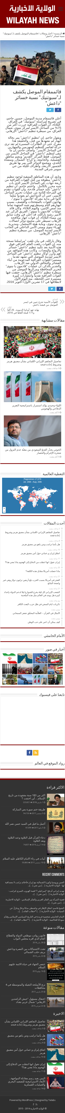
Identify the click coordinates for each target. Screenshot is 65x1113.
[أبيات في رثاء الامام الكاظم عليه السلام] (55, 863)
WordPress (27, 1100)
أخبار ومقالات (46, 33)
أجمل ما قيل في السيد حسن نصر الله (25, 823)
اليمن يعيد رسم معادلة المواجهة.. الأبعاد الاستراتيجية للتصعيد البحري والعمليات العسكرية (26, 1081)
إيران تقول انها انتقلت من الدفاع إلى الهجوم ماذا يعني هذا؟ (25, 1066)
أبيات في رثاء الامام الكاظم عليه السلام (24, 858)
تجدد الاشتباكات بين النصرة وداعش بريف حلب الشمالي (26, 950)
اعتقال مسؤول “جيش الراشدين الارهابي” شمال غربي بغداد (28, 1000)
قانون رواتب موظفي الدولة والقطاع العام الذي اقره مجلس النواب (25, 937)
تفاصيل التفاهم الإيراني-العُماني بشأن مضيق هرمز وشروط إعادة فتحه (25, 1023)
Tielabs (51, 1100)
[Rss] (35, 753)
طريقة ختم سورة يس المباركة (28, 809)
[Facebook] (29, 753)
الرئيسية (58, 33)
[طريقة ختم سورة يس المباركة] (55, 814)
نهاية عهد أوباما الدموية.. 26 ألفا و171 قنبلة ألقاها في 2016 (23, 310)
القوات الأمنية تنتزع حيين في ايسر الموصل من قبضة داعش (40, 302)
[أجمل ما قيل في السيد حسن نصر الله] (55, 828)
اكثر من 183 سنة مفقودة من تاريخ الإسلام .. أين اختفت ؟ (26, 797)
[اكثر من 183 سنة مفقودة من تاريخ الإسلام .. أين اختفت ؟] (55, 800)
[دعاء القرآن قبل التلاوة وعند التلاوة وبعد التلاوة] (55, 845)
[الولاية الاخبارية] (32, 8)
